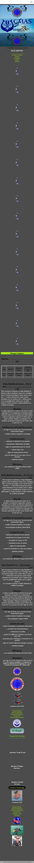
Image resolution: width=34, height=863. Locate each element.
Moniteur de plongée (17, 788)
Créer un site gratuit (26, 862)
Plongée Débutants (17, 808)
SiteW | (14, 862)
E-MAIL (17, 731)
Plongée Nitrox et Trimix (17, 717)
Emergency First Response (17, 814)
